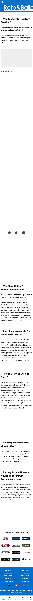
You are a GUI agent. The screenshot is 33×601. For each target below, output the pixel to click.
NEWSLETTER (25, 573)
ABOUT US (8, 578)
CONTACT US (8, 570)
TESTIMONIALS (8, 573)
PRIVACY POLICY (8, 581)
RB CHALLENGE (24, 575)
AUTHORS (25, 578)
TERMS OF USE (25, 581)
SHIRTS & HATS (8, 575)
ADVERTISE (25, 570)
